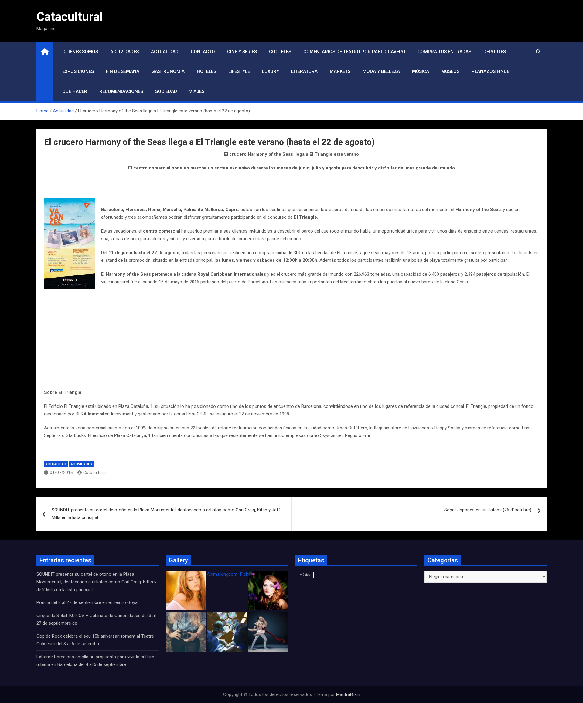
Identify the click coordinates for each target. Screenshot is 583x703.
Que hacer (74, 91)
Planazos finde (490, 71)
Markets (340, 71)
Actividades (124, 51)
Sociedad (166, 91)
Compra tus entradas (444, 51)
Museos (450, 71)
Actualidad (165, 51)
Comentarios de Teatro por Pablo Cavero (354, 51)
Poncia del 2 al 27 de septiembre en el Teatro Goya (87, 602)
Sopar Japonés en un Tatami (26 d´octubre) (487, 510)
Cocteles (280, 51)
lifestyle (239, 71)
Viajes (196, 91)
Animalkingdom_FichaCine (233, 574)
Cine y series (242, 51)
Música (420, 71)
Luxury (270, 71)
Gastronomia (168, 71)
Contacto (203, 51)
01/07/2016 (61, 472)
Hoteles (206, 71)
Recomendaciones (121, 91)
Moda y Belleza (381, 71)
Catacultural (69, 17)
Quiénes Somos (80, 51)
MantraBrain (348, 694)
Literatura (304, 71)
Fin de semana (122, 71)
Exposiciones (78, 71)
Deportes (494, 51)
